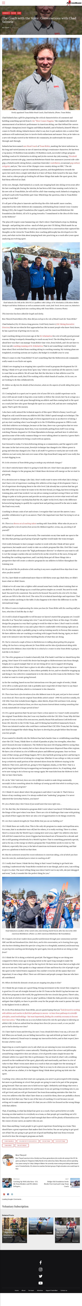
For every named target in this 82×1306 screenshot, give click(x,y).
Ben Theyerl (5, 27)
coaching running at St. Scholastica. (28, 346)
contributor (55, 163)
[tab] (4, 1194)
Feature (13, 13)
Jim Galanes (22, 1241)
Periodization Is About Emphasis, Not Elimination (14, 1232)
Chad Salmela (9, 1141)
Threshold (73, 156)
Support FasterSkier (52, 1290)
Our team (31, 1290)
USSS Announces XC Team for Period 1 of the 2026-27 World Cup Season (67, 1230)
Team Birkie (45, 146)
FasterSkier (49, 1232)
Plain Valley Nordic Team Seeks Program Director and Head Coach (39, 1222)
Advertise (40, 1290)
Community (6, 13)
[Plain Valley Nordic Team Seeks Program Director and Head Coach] (40, 1226)
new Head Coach (30, 146)
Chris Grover (75, 1241)
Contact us (64, 1290)
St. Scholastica (46, 336)
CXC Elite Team (60, 1141)
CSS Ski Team (46, 1141)
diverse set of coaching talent (24, 523)
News (19, 13)
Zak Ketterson (21, 1145)
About (23, 1290)
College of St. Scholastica (28, 1141)
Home (17, 1290)
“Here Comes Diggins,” (43, 121)
